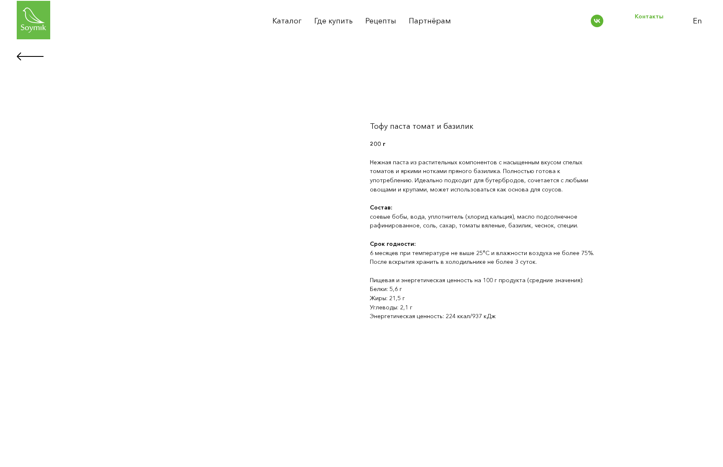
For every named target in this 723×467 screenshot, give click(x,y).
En (697, 21)
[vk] (597, 21)
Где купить (333, 21)
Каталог (287, 21)
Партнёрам (430, 21)
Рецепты (380, 21)
